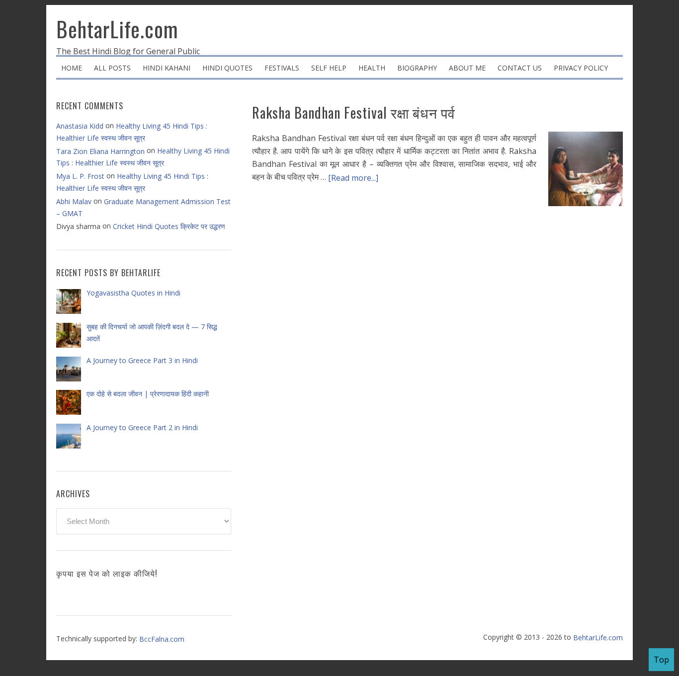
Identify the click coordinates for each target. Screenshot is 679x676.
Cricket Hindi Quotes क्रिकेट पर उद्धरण (169, 226)
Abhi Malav (73, 201)
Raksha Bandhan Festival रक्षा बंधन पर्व (353, 112)
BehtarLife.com (117, 28)
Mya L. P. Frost (80, 176)
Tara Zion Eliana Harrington (100, 151)
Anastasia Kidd (79, 126)
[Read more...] (353, 177)
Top (661, 659)
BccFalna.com (161, 639)
